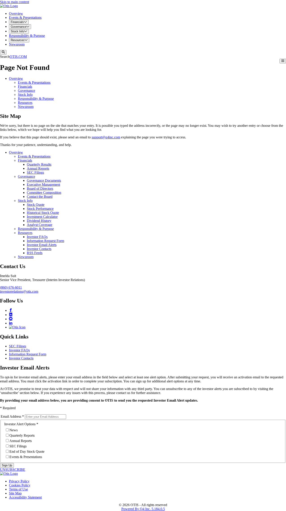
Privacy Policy (19, 481)
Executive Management (43, 184)
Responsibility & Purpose (36, 98)
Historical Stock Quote (43, 213)
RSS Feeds (34, 253)
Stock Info (25, 94)
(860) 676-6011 (11, 287)
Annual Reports (38, 168)
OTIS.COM (18, 56)
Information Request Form (45, 241)
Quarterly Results (39, 164)
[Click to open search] (3, 52)
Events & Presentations (34, 82)
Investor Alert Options (20, 424)
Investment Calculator (42, 217)
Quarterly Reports (22, 435)
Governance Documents (44, 180)
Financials (25, 86)
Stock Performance (40, 209)
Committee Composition (44, 192)
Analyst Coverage (39, 225)
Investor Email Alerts (42, 245)
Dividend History (39, 221)
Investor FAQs (37, 237)
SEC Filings (35, 172)
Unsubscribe (12, 469)
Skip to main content (14, 2)
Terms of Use (18, 489)
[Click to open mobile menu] (283, 61)
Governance (26, 90)
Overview (16, 78)
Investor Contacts (39, 249)
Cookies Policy (19, 485)
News (13, 430)
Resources (25, 102)
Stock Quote (35, 204)
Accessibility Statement (25, 497)
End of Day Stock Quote (26, 451)
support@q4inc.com (106, 137)
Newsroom (26, 106)
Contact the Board (40, 196)
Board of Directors (40, 188)
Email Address (11, 416)
